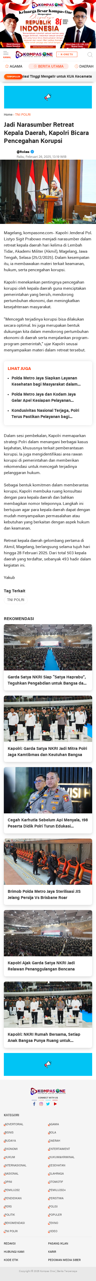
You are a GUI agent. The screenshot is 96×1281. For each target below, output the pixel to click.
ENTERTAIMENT (59, 1149)
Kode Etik (11, 1260)
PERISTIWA (56, 1198)
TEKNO (53, 1223)
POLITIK (10, 1214)
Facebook (34, 1110)
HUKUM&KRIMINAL (61, 1157)
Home (8, 114)
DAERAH (54, 1140)
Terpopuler (13, 77)
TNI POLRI (15, 600)
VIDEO (53, 1231)
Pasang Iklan (58, 1243)
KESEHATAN (57, 1165)
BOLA (52, 1132)
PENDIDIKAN (13, 1198)
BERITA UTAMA (50, 67)
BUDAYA (10, 1140)
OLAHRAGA (56, 1173)
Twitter (48, 1110)
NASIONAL (11, 1173)
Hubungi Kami (14, 1251)
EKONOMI (11, 1149)
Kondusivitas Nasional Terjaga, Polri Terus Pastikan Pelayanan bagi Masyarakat (45, 414)
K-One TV (67, 54)
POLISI (53, 1206)
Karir (52, 1251)
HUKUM (10, 1157)
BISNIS (9, 1132)
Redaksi (10, 1243)
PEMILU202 (12, 1190)
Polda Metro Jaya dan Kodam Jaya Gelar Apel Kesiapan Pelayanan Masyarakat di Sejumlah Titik (44, 398)
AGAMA (16, 67)
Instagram (41, 1110)
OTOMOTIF (56, 1182)
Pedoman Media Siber (64, 1260)
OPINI (8, 1182)
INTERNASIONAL (15, 1165)
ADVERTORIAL (14, 1124)
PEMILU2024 (57, 1190)
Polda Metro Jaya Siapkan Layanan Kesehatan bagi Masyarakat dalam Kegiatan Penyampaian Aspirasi (45, 382)
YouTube (55, 1110)
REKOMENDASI (15, 1223)
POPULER (55, 1214)
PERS (8, 1206)
